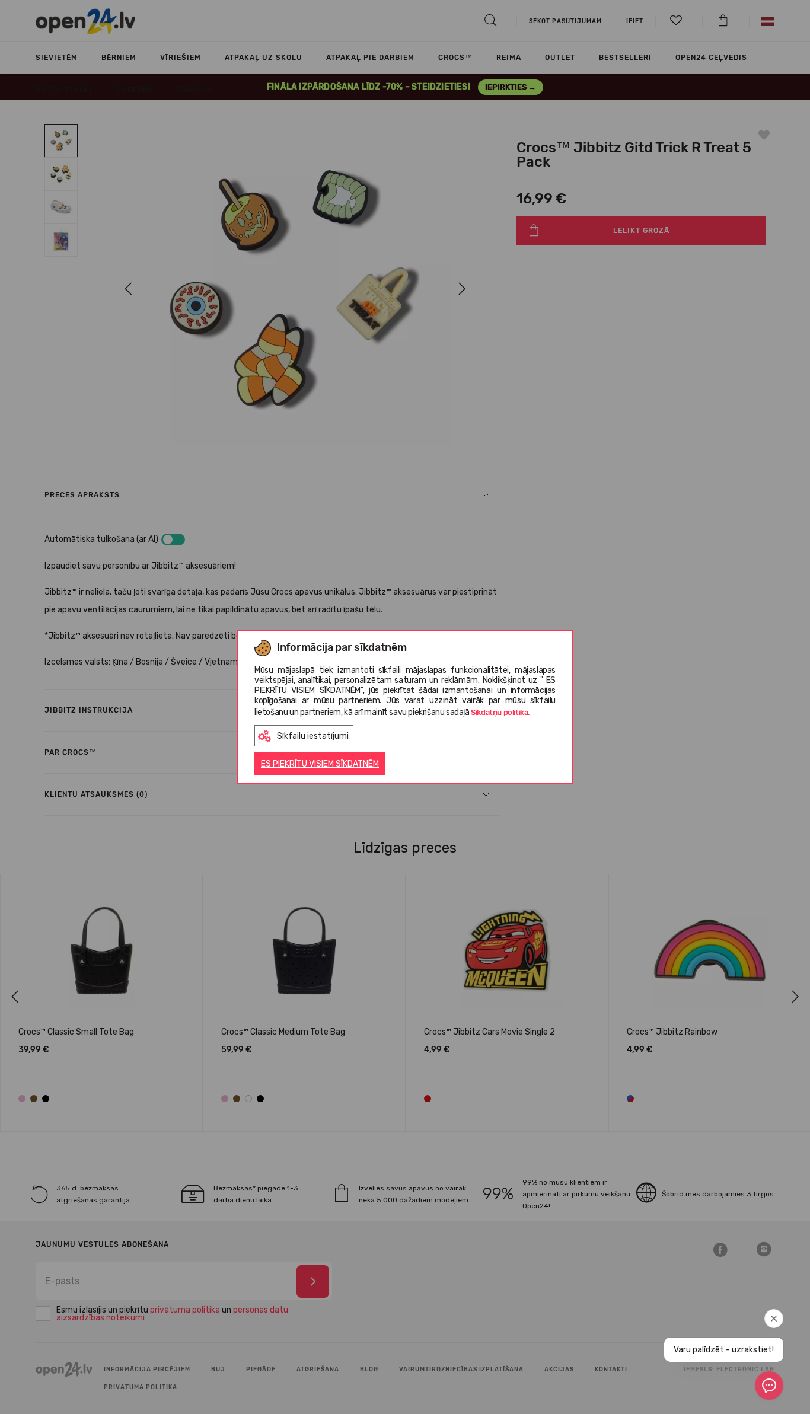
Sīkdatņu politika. (500, 712)
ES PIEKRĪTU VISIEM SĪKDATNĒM (320, 764)
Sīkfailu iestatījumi (313, 736)
